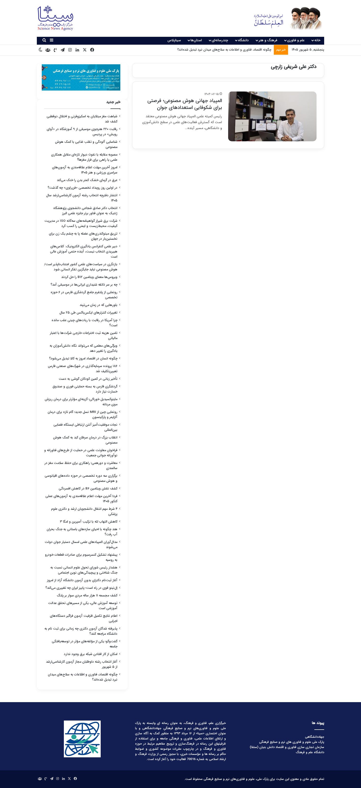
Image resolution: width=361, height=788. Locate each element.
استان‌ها (196, 40)
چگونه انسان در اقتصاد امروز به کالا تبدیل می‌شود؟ (83, 358)
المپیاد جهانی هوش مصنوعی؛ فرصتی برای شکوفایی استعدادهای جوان (184, 104)
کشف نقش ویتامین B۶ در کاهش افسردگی (88, 488)
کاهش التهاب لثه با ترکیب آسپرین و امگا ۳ (88, 521)
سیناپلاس (174, 40)
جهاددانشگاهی (314, 736)
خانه (317, 40)
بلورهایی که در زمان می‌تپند (98, 305)
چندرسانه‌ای (220, 40)
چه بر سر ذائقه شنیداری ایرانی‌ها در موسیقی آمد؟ (84, 284)
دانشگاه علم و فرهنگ (310, 752)
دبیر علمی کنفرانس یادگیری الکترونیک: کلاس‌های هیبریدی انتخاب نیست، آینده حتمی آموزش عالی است (83, 251)
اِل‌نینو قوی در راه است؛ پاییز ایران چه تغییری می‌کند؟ (81, 588)
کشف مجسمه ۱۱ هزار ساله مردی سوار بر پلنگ (87, 595)
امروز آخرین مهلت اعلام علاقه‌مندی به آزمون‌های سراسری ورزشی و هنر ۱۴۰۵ (84, 170)
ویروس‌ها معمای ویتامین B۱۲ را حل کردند (89, 277)
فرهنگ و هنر (268, 40)
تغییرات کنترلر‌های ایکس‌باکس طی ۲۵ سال (88, 312)
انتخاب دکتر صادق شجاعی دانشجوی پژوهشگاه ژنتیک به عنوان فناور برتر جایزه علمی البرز (85, 211)
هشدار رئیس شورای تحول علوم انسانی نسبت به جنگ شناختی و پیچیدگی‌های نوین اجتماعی (83, 570)
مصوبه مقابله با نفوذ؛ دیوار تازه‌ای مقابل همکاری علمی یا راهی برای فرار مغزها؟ (84, 157)
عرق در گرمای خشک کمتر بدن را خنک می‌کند (87, 180)
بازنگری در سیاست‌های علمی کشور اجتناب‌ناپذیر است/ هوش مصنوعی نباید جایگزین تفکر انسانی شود (80, 267)
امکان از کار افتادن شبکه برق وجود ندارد (90, 654)
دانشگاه (243, 40)
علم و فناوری (296, 40)
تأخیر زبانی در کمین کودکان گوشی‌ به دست (88, 378)
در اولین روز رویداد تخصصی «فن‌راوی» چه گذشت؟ (82, 187)
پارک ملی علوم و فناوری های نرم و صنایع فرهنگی (291, 742)
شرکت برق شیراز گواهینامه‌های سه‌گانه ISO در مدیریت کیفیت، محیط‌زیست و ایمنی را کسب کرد (80, 223)
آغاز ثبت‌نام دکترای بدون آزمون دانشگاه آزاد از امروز (82, 580)
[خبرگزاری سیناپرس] (284, 18)
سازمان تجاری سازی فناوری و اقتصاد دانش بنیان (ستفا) (287, 747)
